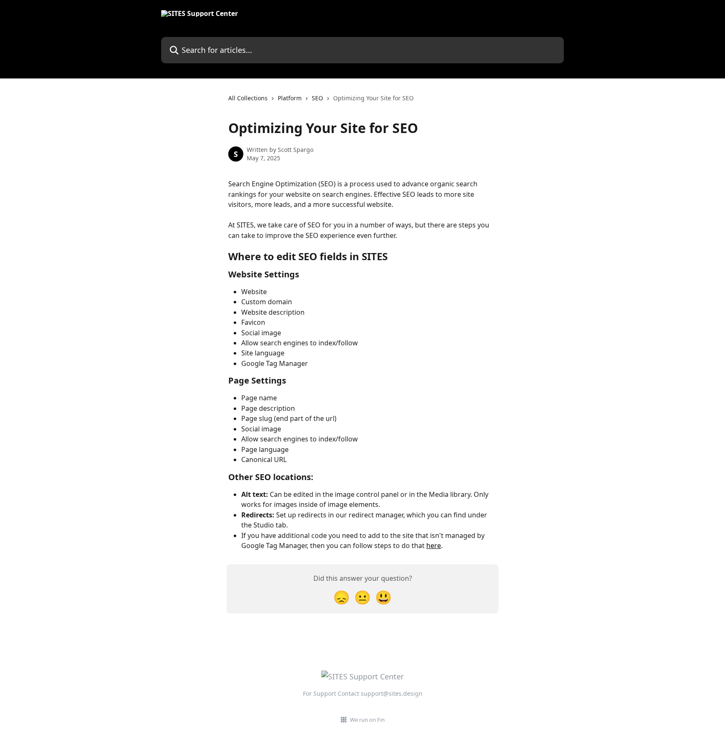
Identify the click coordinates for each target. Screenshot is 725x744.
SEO (317, 98)
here (433, 545)
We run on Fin (367, 719)
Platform (290, 98)
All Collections (248, 98)
